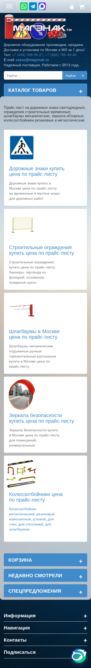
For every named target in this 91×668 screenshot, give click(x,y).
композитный (20, 518)
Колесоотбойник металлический (22, 511)
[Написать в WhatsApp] (24, 6)
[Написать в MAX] (42, 6)
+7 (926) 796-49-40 (61, 54)
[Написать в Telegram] (33, 6)
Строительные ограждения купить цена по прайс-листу (41, 249)
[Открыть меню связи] (79, 656)
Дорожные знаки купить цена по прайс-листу (36, 170)
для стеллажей (30, 523)
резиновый (45, 513)
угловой (39, 518)
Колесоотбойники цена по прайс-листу (36, 496)
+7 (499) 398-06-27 (27, 54)
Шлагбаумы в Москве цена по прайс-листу (34, 333)
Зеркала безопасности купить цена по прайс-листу (41, 417)
